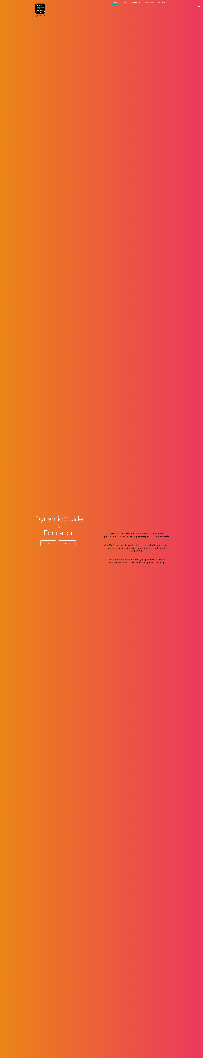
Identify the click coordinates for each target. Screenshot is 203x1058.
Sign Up (67, 543)
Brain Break (149, 3)
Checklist (162, 3)
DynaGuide (40, 6)
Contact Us (135, 3)
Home (114, 3)
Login (48, 543)
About (124, 3)
